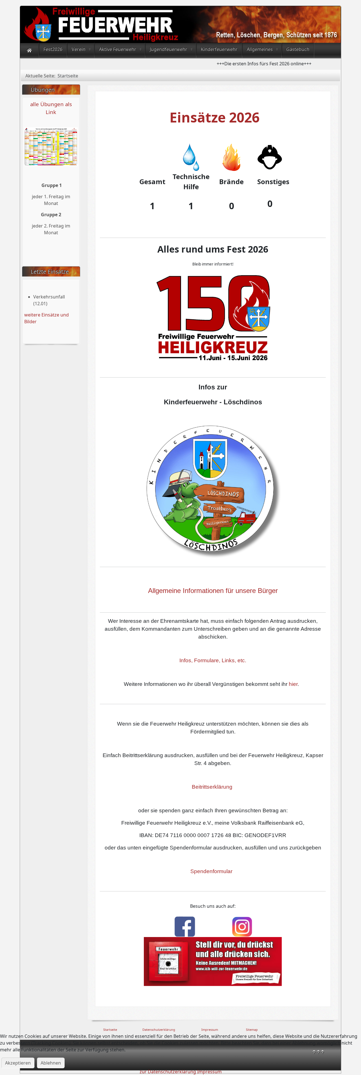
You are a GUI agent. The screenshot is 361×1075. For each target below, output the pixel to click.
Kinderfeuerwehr (219, 49)
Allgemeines (260, 49)
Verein (78, 49)
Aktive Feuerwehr (117, 49)
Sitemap (252, 1029)
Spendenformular (211, 871)
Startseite (110, 1029)
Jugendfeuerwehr (168, 49)
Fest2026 (52, 49)
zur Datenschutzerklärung (168, 1072)
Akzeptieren (18, 1063)
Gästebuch (297, 49)
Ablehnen (51, 1063)
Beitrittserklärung (212, 787)
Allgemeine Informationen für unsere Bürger (213, 590)
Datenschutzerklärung (158, 1029)
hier (293, 684)
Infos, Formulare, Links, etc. (212, 660)
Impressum (209, 1029)
